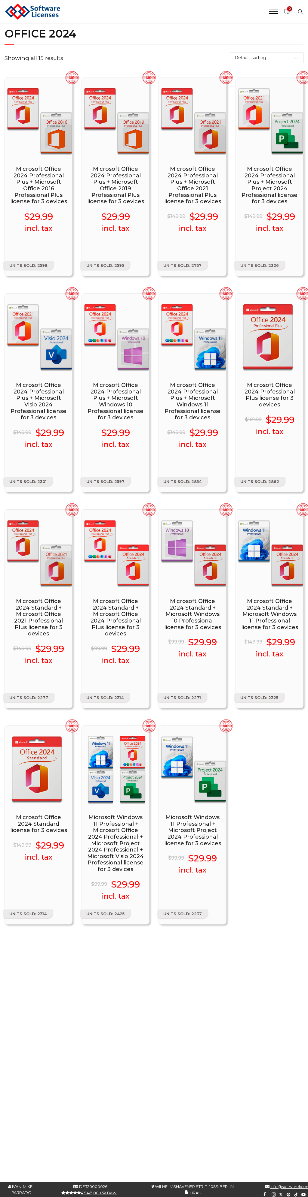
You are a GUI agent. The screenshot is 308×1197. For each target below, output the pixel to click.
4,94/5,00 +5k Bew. (99, 1192)
